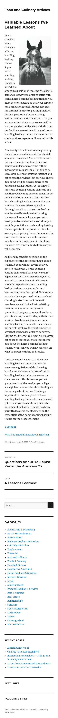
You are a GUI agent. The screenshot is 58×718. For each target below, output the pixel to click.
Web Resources (15, 624)
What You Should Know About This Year (27, 434)
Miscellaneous (15, 585)
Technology (14, 612)
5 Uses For (10, 426)
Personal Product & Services (22, 588)
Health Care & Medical (19, 569)
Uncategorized (15, 620)
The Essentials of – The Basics (24, 667)
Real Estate (13, 596)
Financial (12, 553)
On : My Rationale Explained (23, 651)
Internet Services (16, 577)
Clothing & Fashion (18, 545)
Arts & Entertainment (19, 533)
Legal (10, 581)
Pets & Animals (37, 442)
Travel (10, 616)
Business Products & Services (23, 541)
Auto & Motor (15, 537)
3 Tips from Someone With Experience (28, 663)
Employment (14, 549)
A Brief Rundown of (18, 647)
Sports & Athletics (17, 608)
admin (11, 442)
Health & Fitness (16, 565)
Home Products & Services (21, 573)
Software (12, 604)
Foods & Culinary (16, 561)
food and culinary (17, 557)
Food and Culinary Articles (27, 10)
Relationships (15, 600)
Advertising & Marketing (21, 529)
